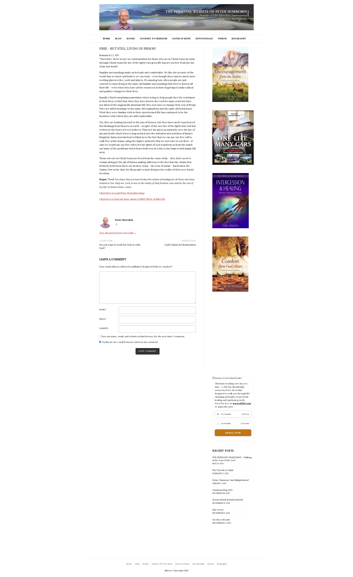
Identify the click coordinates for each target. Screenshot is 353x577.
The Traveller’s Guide (223, 470)
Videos (222, 38)
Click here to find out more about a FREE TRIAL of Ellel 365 (132, 199)
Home (106, 38)
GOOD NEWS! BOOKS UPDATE (227, 500)
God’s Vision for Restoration (180, 244)
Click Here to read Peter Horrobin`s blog (122, 193)
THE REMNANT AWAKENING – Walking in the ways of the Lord (232, 459)
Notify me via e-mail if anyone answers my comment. (130, 342)
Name (103, 310)
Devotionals (204, 38)
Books (131, 38)
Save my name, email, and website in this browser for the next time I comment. (143, 336)
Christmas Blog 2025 (222, 490)
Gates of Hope (181, 38)
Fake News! (218, 509)
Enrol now (233, 432)
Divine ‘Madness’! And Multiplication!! (230, 480)
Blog (118, 38)
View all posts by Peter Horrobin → (117, 232)
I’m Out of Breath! (221, 519)
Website (103, 328)
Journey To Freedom (153, 38)
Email (103, 319)
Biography (239, 38)
